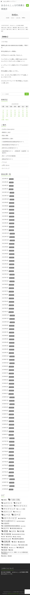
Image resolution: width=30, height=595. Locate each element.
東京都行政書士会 (17, 528)
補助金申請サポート (7, 159)
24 (3, 116)
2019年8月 (7, 370)
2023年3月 (8, 223)
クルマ (18, 503)
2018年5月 (7, 421)
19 (11, 114)
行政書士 (7, 545)
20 (15, 114)
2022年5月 (8, 257)
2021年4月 (8, 301)
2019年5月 (7, 380)
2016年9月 (7, 489)
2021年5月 (7, 298)
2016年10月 (8, 486)
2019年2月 (7, 390)
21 (19, 114)
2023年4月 (8, 220)
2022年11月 (8, 237)
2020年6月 (8, 336)
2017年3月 (7, 469)
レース (7, 515)
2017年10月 (8, 445)
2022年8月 (8, 247)
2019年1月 (7, 394)
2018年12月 (8, 397)
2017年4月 (7, 465)
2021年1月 (7, 312)
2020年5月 (8, 339)
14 (19, 112)
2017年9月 (7, 448)
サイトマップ (5, 168)
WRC (5, 500)
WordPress (10, 593)
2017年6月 (7, 458)
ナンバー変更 (21, 509)
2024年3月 (7, 182)
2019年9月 (7, 366)
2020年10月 (8, 322)
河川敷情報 (7, 534)
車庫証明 (21, 547)
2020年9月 (8, 325)
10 (3, 112)
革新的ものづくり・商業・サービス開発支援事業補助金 (14, 553)
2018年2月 (7, 431)
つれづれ (18, 17)
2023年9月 (8, 203)
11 (7, 112)
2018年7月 (7, 414)
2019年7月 (7, 373)
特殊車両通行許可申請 (19, 534)
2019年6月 (7, 377)
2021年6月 (8, 295)
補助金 (5, 547)
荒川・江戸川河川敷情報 (9, 156)
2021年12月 (8, 274)
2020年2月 (8, 349)
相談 (15, 536)
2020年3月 (8, 346)
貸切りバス (13, 547)
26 (11, 116)
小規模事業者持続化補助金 (11, 526)
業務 (6, 531)
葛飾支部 (22, 542)
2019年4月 (8, 383)
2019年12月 (8, 356)
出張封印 (6, 523)
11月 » (7, 119)
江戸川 (13, 531)
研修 (20, 536)
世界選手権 (23, 518)
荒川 (15, 542)
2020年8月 (8, 329)
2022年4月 (8, 261)
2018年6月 (8, 417)
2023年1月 (7, 230)
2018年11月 (8, 400)
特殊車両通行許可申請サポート (10, 145)
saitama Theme (16, 593)
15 (23, 112)
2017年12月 (8, 438)
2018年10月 (8, 404)
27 (15, 116)
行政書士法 (15, 545)
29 (23, 116)
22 (23, 114)
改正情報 (23, 526)
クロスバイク (8, 506)
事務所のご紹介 (6, 132)
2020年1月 (7, 353)
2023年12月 (8, 192)
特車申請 (9, 536)
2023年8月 (8, 206)
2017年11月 (8, 441)
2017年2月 (7, 472)
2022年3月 (8, 264)
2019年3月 (7, 387)
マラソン (18, 512)
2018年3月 (7, 428)
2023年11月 (7, 196)
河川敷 (21, 531)
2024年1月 (7, 189)
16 (27, 112)
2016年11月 (8, 482)
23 (27, 114)
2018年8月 (7, 411)
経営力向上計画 (7, 539)
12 (11, 112)
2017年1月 (7, 475)
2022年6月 (8, 254)
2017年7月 (7, 455)
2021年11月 (8, 278)
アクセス (4, 162)
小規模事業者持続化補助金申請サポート (13, 141)
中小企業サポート (9, 521)
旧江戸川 (6, 528)
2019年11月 (8, 359)
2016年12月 (8, 479)
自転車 (15, 27)
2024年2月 (7, 185)
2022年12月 (8, 233)
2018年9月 (8, 407)
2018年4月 (8, 424)
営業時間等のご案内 (7, 138)
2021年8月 (7, 288)
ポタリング (8, 512)
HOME (7, 17)
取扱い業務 (5, 135)
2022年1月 (7, 271)
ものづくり (8, 503)
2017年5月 (7, 462)
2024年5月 (7, 179)
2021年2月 (7, 308)
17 (3, 114)
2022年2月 (8, 267)
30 (27, 116)
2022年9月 (8, 243)
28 (19, 116)
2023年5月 (8, 216)
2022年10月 (8, 240)
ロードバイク (21, 29)
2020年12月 (8, 315)
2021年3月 (7, 305)
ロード (15, 29)
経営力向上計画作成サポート (10, 148)
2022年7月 (8, 250)
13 (15, 112)
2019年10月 (8, 363)
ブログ (12, 17)
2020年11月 (8, 319)
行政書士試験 (24, 545)
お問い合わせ (5, 165)
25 (7, 116)
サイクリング (9, 509)
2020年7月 (8, 332)
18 (7, 114)
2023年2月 (8, 226)
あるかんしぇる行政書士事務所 (17, 25)
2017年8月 (7, 452)
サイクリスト (21, 27)
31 (3, 118)
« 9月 (2, 119)
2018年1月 (7, 435)
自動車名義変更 (19, 539)
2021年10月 (8, 281)
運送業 (5, 550)
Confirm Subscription (8, 129)
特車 (4, 536)
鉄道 (11, 550)
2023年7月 (8, 209)
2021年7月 (7, 291)
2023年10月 (8, 199)
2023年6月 (8, 213)
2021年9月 (8, 284)
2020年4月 (8, 342)
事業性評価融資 (21, 521)
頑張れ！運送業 (7, 556)
